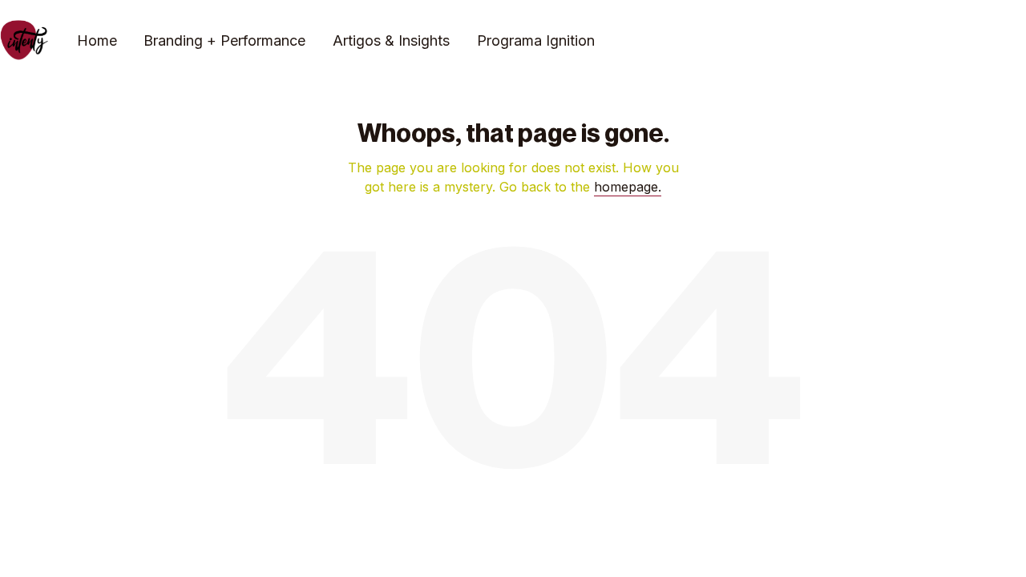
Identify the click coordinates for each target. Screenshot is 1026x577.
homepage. (627, 187)
